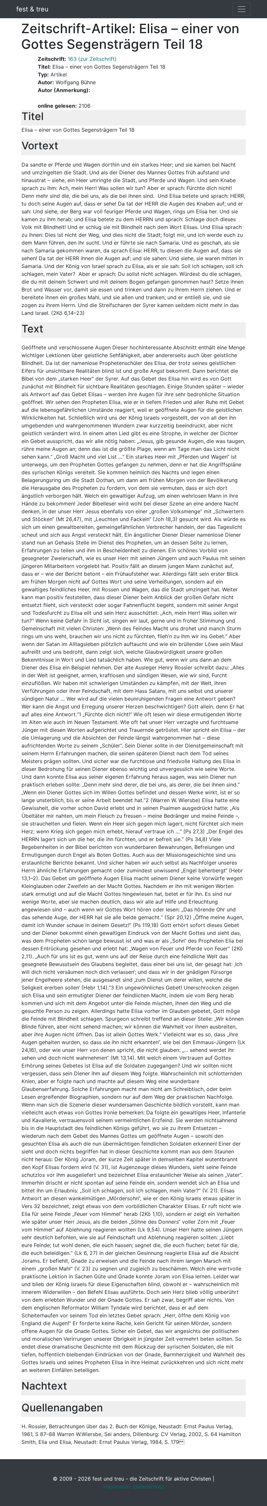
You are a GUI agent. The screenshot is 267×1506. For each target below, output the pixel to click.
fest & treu (32, 9)
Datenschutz (148, 1486)
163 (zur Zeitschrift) (92, 59)
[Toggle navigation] (241, 9)
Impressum (116, 1486)
